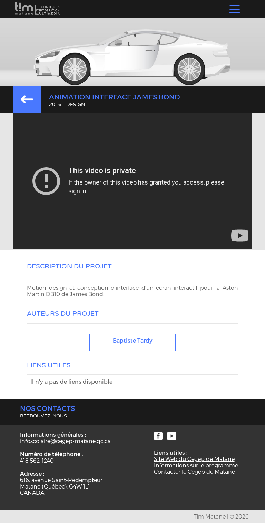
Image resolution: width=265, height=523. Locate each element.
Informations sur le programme (196, 465)
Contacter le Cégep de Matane (194, 471)
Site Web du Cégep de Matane (194, 459)
